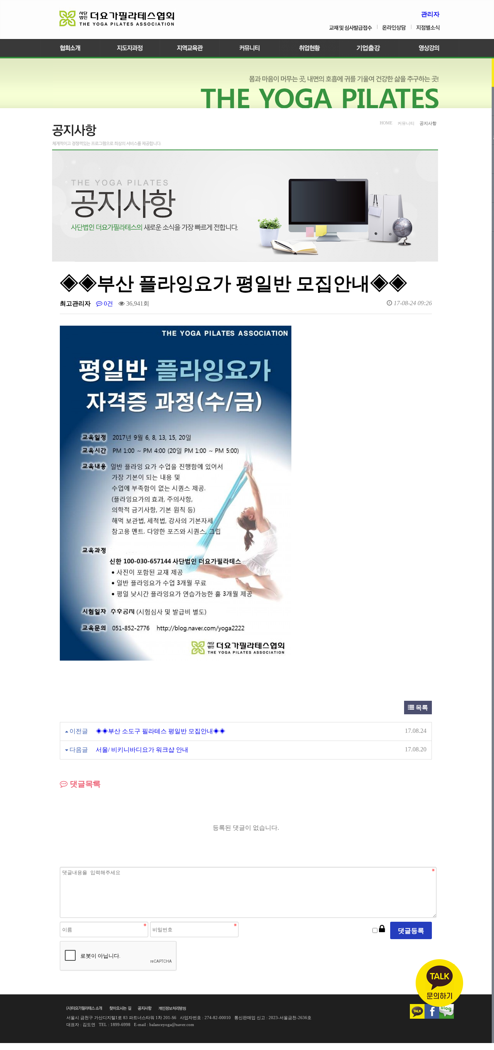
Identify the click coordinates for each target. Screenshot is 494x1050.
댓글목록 (84, 784)
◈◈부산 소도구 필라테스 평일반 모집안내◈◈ (160, 731)
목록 (421, 707)
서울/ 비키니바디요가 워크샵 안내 (142, 749)
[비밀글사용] (382, 929)
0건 (107, 303)
